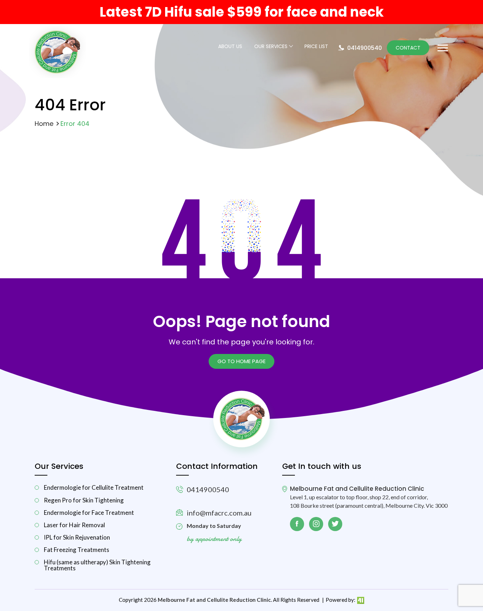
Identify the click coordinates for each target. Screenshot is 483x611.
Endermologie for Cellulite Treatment (94, 487)
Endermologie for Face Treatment (89, 513)
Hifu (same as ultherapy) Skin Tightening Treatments (97, 565)
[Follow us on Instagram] (316, 524)
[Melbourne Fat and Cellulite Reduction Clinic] (57, 76)
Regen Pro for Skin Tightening (84, 500)
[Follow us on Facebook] (297, 524)
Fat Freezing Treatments (76, 550)
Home (44, 123)
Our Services (270, 47)
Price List (316, 47)
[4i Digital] (360, 600)
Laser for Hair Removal (74, 525)
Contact (408, 47)
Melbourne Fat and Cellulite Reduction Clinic (214, 600)
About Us (230, 47)
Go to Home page (241, 361)
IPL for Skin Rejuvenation (77, 537)
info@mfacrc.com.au (219, 512)
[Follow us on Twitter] (335, 524)
